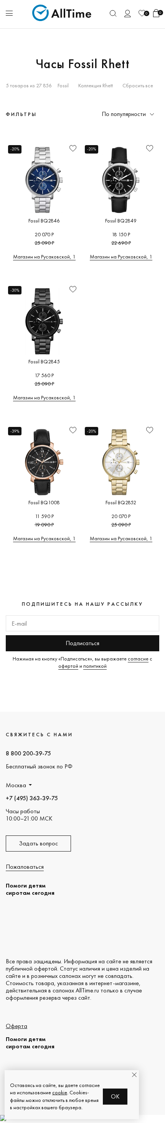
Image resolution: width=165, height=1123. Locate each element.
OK (115, 1096)
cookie (59, 1092)
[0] (142, 13)
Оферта (16, 1026)
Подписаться (82, 643)
